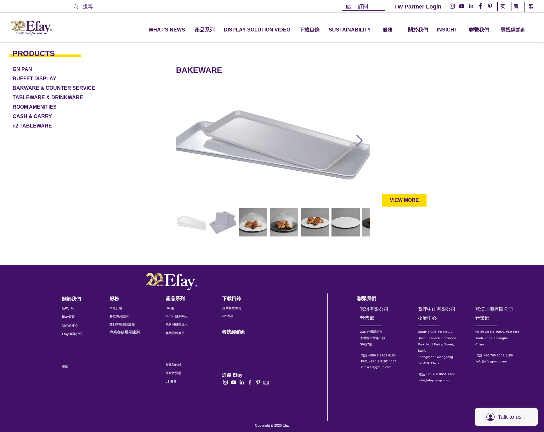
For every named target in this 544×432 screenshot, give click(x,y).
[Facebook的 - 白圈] (480, 6)
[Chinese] (529, 12)
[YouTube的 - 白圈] (461, 6)
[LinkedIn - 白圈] (471, 6)
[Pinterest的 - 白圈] (490, 6)
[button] (204, 30)
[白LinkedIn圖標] (242, 382)
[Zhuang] (516, 12)
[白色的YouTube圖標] (233, 382)
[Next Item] (359, 141)
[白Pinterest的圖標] (258, 382)
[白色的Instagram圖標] (225, 382)
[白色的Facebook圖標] (250, 382)
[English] (504, 12)
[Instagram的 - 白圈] (452, 6)
